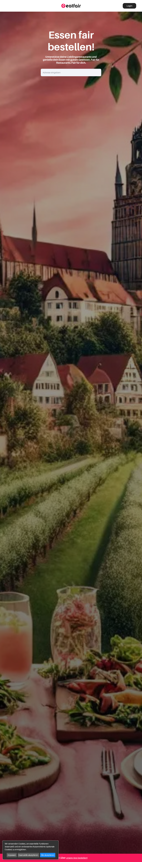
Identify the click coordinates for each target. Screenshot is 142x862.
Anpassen (11, 855)
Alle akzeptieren (47, 855)
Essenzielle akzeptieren (28, 855)
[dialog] (30, 850)
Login (129, 5)
